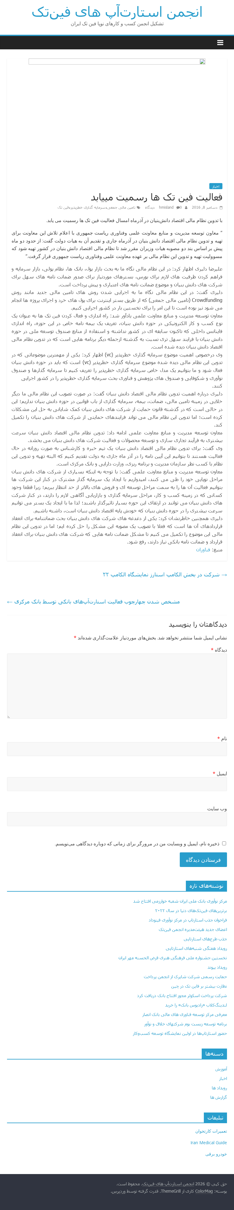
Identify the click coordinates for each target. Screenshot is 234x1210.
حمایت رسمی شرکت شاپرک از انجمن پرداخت (185, 976)
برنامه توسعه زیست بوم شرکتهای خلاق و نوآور (185, 1023)
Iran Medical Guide (208, 1142)
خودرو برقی (216, 1154)
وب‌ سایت (217, 808)
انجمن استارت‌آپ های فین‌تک (117, 11)
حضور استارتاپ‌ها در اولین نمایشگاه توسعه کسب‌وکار (180, 1033)
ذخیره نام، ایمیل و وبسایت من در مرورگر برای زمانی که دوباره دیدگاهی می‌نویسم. (137, 843)
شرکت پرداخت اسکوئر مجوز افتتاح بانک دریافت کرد (182, 995)
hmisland (167, 207)
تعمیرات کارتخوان (211, 1131)
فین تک (63, 207)
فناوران (203, 549)
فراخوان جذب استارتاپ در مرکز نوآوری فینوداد (188, 919)
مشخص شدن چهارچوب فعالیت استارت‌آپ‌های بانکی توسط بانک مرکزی (93, 601)
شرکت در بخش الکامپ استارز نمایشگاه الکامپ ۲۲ (165, 574)
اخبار (215, 186)
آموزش (221, 1068)
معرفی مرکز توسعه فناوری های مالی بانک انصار (184, 1014)
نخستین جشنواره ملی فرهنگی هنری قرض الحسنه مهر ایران (173, 957)
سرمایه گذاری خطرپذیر (88, 207)
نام (222, 738)
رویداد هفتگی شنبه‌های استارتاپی (196, 948)
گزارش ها (218, 1097)
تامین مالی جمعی (121, 207)
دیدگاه (219, 649)
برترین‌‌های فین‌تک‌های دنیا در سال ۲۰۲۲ (191, 910)
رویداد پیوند (217, 967)
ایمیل (220, 773)
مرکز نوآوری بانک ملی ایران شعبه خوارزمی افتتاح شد (180, 901)
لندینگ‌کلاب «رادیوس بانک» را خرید (196, 1004)
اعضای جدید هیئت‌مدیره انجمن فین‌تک (193, 929)
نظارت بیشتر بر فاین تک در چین (199, 986)
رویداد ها (219, 1087)
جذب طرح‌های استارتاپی (205, 938)
